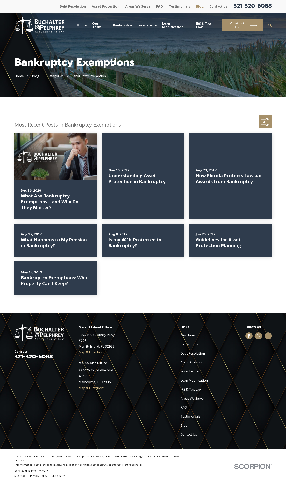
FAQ (159, 6)
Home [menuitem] (82, 25)
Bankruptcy (189, 344)
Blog (200, 6)
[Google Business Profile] (268, 336)
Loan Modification (194, 380)
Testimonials (179, 6)
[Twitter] (259, 336)
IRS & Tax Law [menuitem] (203, 25)
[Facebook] (249, 336)
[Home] (39, 25)
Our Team (188, 335)
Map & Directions (92, 352)
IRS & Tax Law (191, 389)
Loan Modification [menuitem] (172, 25)
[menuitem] (19, 475)
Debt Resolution (73, 6)
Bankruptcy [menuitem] (122, 25)
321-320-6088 (252, 6)
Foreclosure (190, 371)
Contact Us (218, 6)
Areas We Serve (137, 6)
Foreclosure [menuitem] (147, 25)
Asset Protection (105, 6)
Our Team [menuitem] (96, 25)
